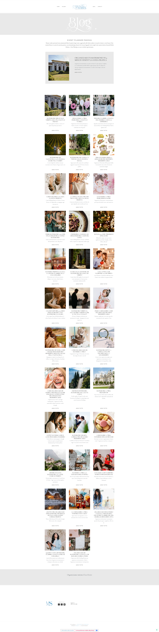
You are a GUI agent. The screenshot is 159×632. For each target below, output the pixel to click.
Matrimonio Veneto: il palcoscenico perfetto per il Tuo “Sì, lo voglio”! (79, 312)
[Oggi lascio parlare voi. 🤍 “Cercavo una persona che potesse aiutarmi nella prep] (88, 612)
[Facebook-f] (59, 604)
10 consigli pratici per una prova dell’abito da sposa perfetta (79, 198)
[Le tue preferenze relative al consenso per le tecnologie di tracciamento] (157, 630)
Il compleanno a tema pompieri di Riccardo (79, 512)
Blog (94, 6)
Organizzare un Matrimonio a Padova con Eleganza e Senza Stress (79, 554)
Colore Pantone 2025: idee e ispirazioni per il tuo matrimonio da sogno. (55, 312)
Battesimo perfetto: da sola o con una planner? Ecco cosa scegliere (55, 273)
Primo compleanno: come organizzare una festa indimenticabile (104, 312)
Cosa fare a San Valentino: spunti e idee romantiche (103, 473)
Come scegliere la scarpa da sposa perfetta (55, 197)
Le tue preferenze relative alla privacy (85, 630)
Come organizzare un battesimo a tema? (79, 351)
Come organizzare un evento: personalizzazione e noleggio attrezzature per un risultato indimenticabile (55, 394)
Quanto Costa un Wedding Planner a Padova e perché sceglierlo (55, 554)
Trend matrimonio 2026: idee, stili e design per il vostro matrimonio (55, 235)
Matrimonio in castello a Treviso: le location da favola (79, 159)
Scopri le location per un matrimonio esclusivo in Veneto (79, 273)
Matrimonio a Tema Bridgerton (104, 391)
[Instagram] (62, 604)
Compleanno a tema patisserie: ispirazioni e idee (103, 436)
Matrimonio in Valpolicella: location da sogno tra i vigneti (55, 159)
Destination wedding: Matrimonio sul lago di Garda (79, 392)
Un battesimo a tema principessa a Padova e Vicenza (79, 120)
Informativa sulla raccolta (68, 630)
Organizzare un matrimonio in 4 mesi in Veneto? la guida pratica (91, 59)
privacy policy (79, 624)
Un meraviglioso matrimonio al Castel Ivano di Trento (55, 474)
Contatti (100, 6)
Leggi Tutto (78, 72)
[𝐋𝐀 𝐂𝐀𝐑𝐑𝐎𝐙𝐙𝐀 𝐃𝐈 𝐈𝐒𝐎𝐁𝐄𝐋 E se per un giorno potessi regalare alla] (88, 595)
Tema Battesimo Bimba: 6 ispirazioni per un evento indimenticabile (104, 159)
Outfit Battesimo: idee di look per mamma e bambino (55, 436)
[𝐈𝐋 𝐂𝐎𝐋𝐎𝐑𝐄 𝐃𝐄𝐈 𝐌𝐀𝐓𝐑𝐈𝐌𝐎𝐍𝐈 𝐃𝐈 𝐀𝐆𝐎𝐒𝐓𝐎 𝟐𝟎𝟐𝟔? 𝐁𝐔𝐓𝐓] (106, 612)
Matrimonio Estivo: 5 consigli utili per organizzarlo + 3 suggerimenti (103, 352)
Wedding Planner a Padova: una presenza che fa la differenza (103, 120)
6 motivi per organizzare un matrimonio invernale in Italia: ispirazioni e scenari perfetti (55, 514)
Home (58, 6)
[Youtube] (64, 604)
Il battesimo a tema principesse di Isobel (104, 197)
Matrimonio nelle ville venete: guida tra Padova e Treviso (55, 120)
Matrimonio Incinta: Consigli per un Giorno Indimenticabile (79, 437)
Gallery (64, 6)
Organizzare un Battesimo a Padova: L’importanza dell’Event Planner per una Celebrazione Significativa (104, 514)
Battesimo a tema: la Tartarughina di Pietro (79, 473)
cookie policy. (86, 624)
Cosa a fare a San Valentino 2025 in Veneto (103, 272)
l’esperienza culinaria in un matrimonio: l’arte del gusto (79, 235)
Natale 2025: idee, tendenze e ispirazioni (103, 235)
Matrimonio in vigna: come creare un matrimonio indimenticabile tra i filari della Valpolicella (55, 352)
